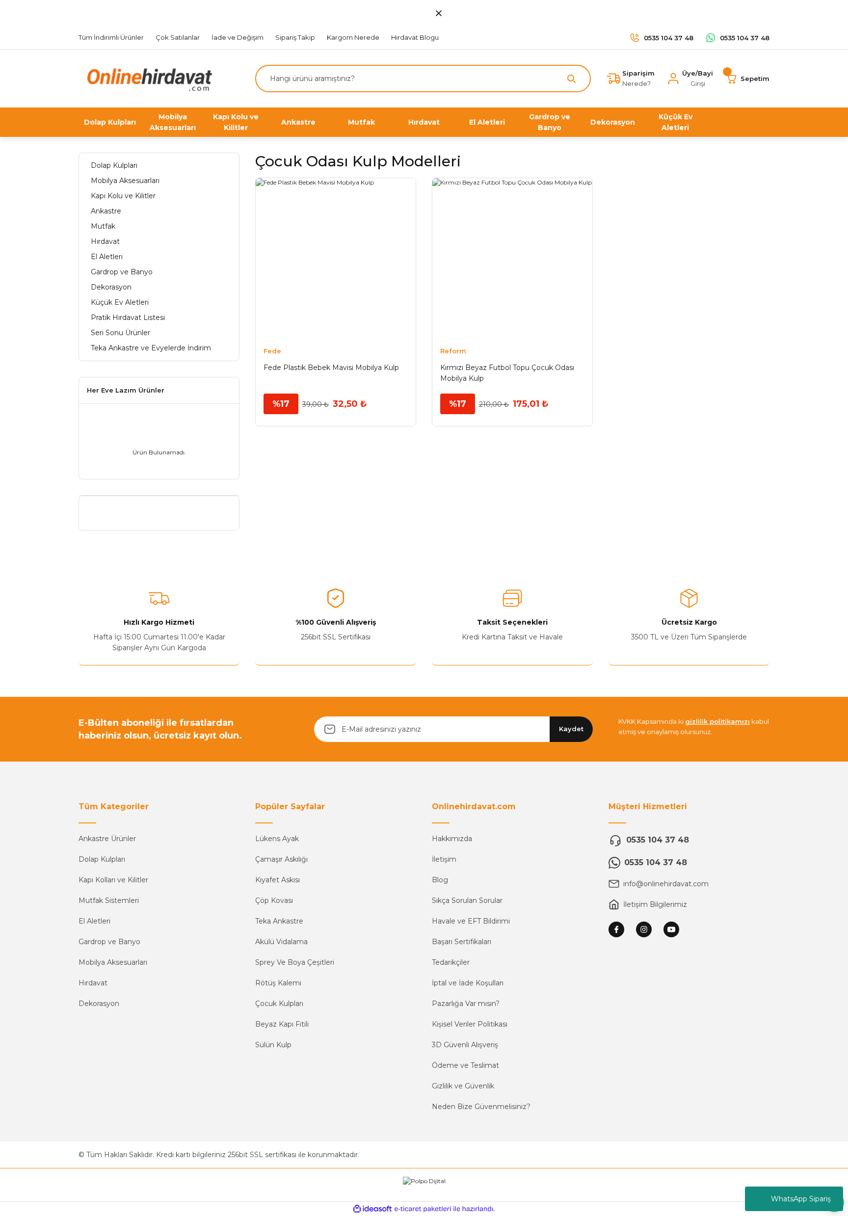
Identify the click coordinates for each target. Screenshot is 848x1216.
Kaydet (571, 729)
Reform (453, 351)
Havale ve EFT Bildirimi (471, 921)
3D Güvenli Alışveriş (465, 1044)
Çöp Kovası (274, 900)
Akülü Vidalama (281, 941)
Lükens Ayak (277, 838)
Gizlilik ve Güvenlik (463, 1086)
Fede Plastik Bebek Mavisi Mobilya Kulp (331, 367)
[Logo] (147, 77)
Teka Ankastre (279, 921)
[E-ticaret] (422, 1209)
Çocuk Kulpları (279, 1003)
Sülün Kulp (273, 1044)
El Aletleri (94, 921)
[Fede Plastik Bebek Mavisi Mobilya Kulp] (336, 258)
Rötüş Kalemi (278, 982)
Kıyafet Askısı (277, 879)
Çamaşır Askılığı (281, 859)
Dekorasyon (99, 1003)
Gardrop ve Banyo (109, 941)
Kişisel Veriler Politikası (469, 1024)
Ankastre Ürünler (107, 838)
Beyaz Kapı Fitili (282, 1024)
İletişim (444, 859)
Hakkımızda (452, 838)
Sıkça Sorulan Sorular (467, 900)
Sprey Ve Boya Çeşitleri (294, 962)
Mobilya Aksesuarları (113, 962)
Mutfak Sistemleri (109, 900)
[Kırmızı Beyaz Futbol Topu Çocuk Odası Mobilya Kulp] (512, 258)
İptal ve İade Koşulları (468, 982)
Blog (440, 879)
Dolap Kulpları (102, 859)
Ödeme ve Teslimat (465, 1065)
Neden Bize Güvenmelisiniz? (481, 1106)
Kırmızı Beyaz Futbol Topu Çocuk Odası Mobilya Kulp (507, 373)
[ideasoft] (372, 1209)
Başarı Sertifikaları (461, 941)
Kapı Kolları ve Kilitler (113, 879)
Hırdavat (93, 982)
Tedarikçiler (451, 962)
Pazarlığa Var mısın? (466, 1003)
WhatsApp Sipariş (801, 1198)
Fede (272, 351)
